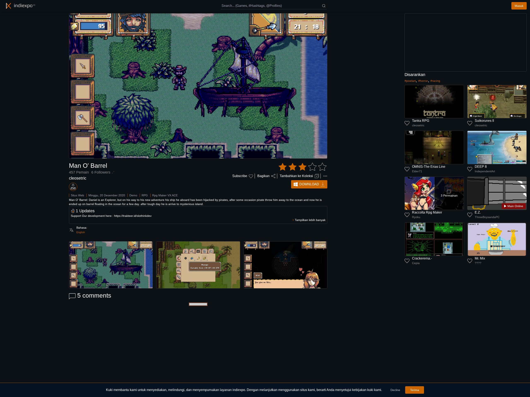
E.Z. (478, 212)
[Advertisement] (465, 42)
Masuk (519, 5)
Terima (414, 390)
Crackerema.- (422, 258)
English (80, 232)
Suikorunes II (484, 120)
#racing (435, 80)
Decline (395, 390)
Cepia (416, 263)
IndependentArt (485, 171)
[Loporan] (325, 176)
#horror (423, 80)
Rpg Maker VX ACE (165, 195)
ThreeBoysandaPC (487, 217)
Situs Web (77, 195)
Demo (133, 195)
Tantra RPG (420, 120)
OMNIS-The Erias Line (428, 166)
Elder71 (417, 171)
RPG (145, 195)
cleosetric (77, 178)
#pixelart (410, 80)
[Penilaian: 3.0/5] (302, 167)
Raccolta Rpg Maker (427, 212)
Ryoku (416, 217)
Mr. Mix (480, 258)
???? (478, 263)
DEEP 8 (481, 166)
